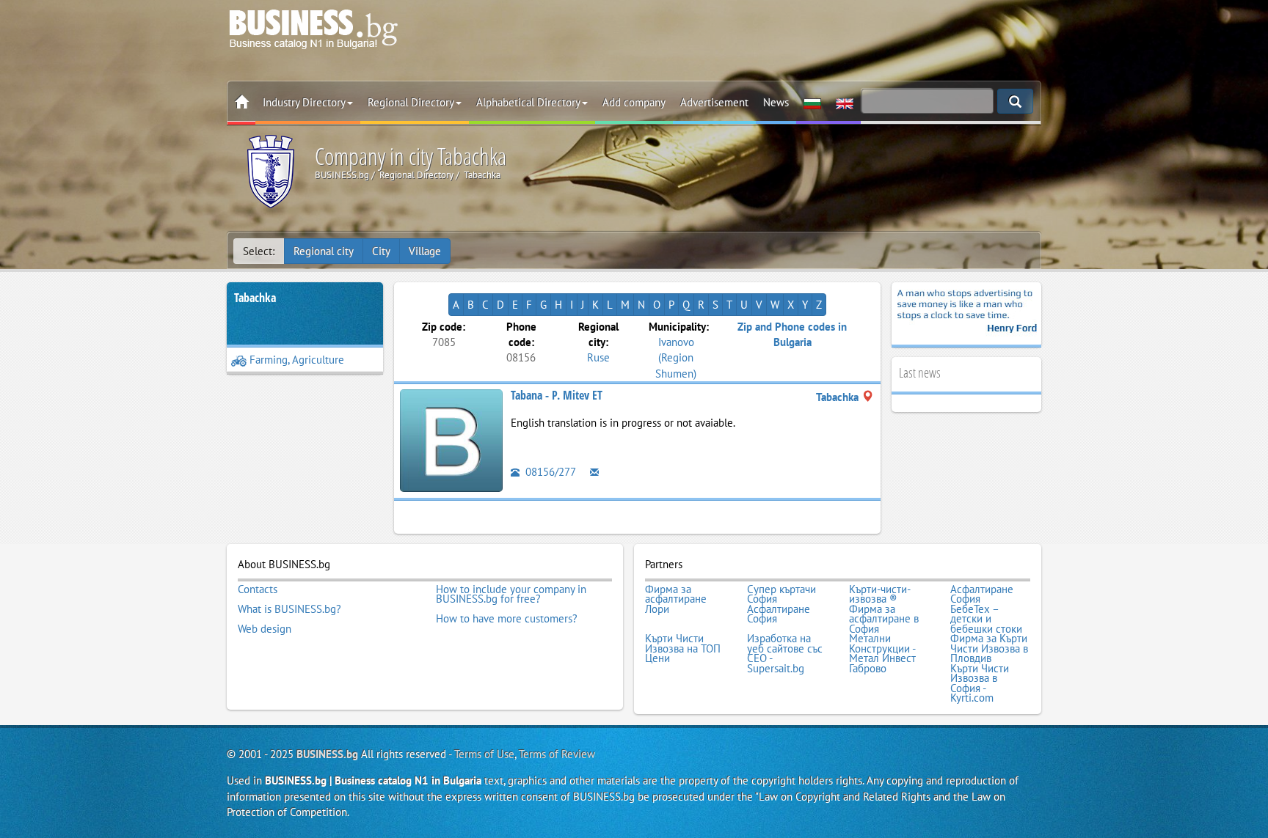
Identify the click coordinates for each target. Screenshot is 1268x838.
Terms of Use (484, 754)
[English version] (844, 102)
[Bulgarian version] (812, 102)
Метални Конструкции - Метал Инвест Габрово (882, 653)
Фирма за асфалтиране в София (884, 619)
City (381, 251)
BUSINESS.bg (327, 754)
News (776, 102)
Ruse (598, 357)
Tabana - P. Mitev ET (556, 395)
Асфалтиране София (981, 594)
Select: (258, 251)
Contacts (257, 589)
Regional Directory (411, 102)
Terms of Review (557, 754)
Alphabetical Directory (528, 102)
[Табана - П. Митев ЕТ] (451, 439)
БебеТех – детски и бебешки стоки (986, 619)
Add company (634, 102)
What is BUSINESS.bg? (289, 609)
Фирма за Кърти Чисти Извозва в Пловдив (989, 648)
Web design (264, 629)
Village (425, 251)
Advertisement (714, 102)
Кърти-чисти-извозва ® (880, 594)
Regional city (324, 251)
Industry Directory (304, 102)
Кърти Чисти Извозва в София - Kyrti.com (979, 683)
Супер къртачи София (781, 594)
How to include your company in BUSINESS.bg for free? (511, 594)
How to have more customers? (506, 619)
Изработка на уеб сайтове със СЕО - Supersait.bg (785, 653)
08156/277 (549, 472)
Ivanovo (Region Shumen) (675, 357)
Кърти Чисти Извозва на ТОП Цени (683, 648)
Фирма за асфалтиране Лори (676, 599)
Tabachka (255, 298)
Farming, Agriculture (296, 360)
